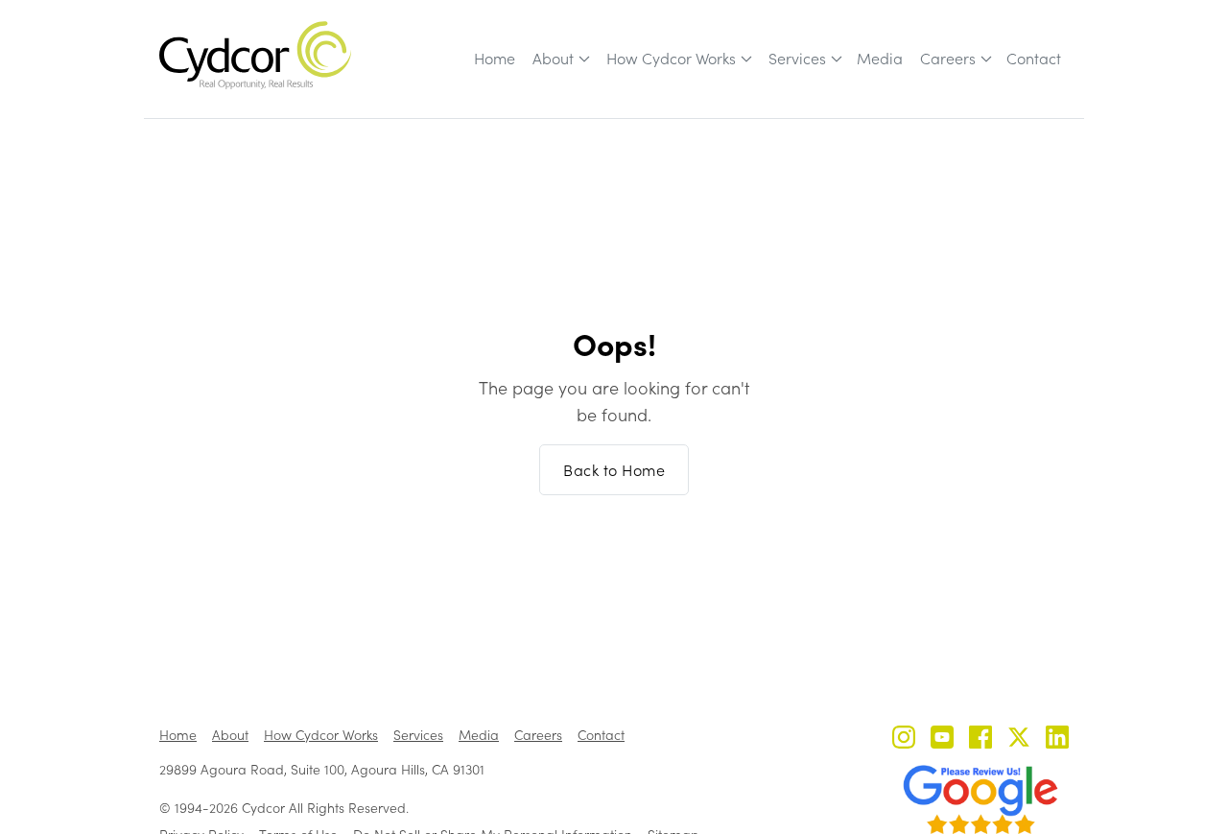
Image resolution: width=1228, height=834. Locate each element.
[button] (560, 58)
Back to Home (614, 470)
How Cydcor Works (671, 58)
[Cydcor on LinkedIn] (1057, 739)
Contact (1033, 58)
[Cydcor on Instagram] (903, 739)
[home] (255, 55)
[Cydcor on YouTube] (942, 739)
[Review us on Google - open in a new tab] (980, 799)
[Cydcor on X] (1018, 739)
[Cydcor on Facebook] (980, 739)
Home (494, 58)
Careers (948, 58)
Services (797, 58)
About (553, 58)
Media (880, 58)
